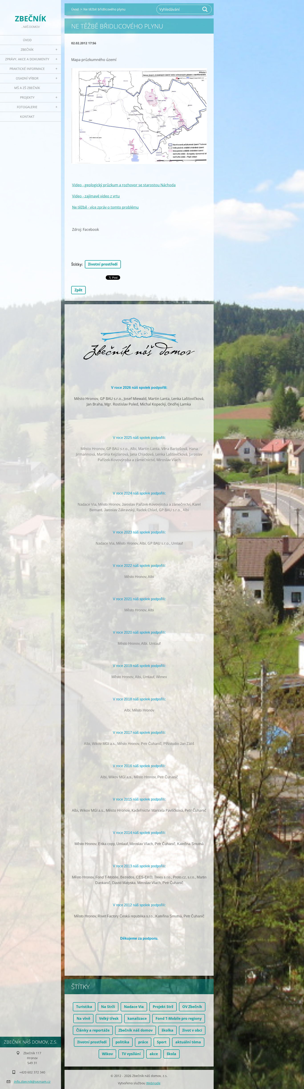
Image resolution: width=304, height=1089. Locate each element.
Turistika (84, 1006)
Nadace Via (134, 1006)
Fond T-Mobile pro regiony (179, 1018)
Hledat (205, 9)
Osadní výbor (27, 78)
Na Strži (108, 1006)
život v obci (192, 1030)
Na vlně (83, 1018)
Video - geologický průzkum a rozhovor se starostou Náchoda (124, 185)
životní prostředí (103, 264)
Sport (161, 1042)
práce (143, 1042)
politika (122, 1042)
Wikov (107, 1053)
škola (171, 1053)
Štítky (76, 264)
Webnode (153, 1083)
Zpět (78, 290)
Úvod (27, 40)
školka (167, 1030)
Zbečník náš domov (135, 1030)
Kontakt (27, 116)
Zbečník (27, 49)
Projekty (27, 97)
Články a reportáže (92, 1030)
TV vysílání (131, 1053)
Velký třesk (109, 1018)
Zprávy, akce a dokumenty (27, 59)
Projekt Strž (163, 1006)
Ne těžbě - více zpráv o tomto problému (105, 207)
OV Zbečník (192, 1006)
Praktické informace (27, 69)
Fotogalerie (27, 107)
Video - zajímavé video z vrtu (96, 196)
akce (154, 1053)
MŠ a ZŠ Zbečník (27, 88)
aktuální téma (188, 1042)
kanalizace (137, 1018)
